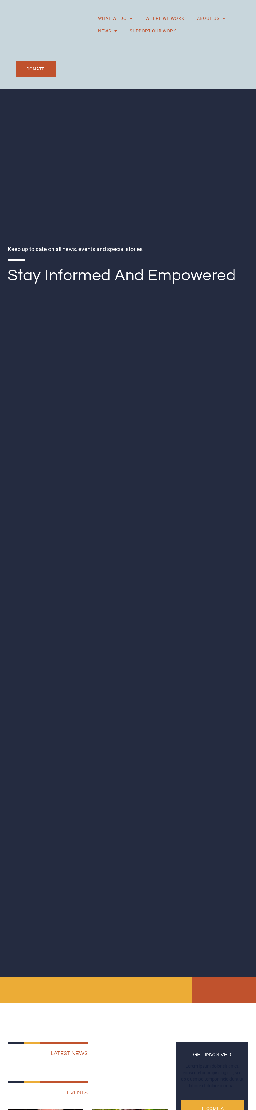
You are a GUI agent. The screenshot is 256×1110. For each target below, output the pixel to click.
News (104, 30)
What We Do (112, 18)
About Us (208, 18)
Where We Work (164, 18)
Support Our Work (153, 30)
